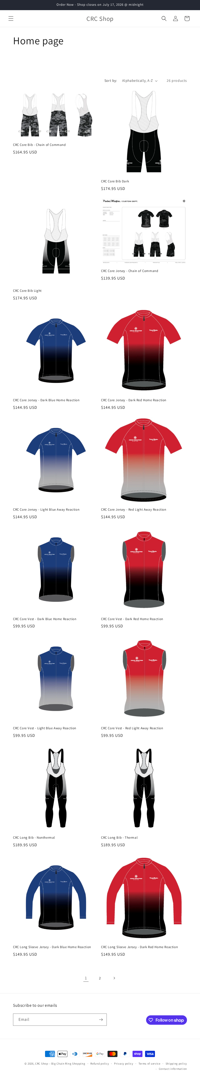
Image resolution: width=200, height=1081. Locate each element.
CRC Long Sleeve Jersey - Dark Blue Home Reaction (52, 947)
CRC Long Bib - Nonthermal (34, 838)
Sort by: (110, 80)
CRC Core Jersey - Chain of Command (129, 271)
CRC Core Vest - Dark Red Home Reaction (132, 619)
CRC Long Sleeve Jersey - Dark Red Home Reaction (139, 947)
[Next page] (114, 978)
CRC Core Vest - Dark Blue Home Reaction (44, 619)
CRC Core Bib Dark (115, 181)
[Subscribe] (101, 1020)
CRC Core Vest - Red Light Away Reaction (132, 728)
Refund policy (99, 1063)
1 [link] (86, 978)
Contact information (173, 1069)
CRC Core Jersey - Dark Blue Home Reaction (46, 400)
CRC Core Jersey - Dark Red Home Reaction (133, 400)
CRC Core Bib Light (27, 291)
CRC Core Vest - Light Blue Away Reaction (44, 728)
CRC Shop (41, 1063)
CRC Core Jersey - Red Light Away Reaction (133, 510)
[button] (11, 18)
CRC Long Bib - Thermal (119, 838)
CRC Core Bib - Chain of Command (39, 145)
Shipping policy (176, 1063)
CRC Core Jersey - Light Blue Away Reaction (46, 510)
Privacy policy (123, 1063)
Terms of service (149, 1063)
